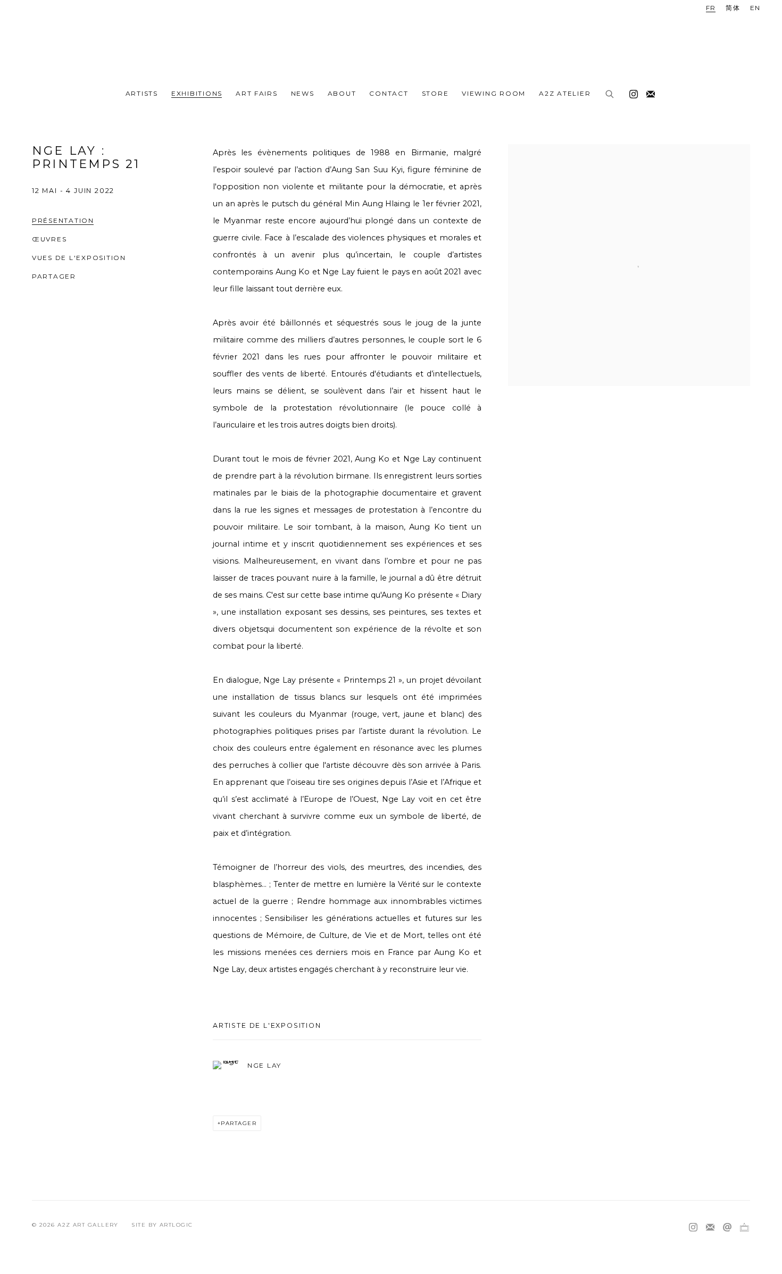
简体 (733, 8)
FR (711, 8)
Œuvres (49, 239)
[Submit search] (610, 94)
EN (755, 8)
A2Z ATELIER (564, 93)
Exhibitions (196, 93)
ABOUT (342, 93)
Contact (388, 93)
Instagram (630, 91)
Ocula (744, 1228)
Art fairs (257, 93)
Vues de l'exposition (79, 258)
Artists (142, 93)
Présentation (63, 220)
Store (435, 93)
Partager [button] (54, 276)
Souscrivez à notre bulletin (647, 91)
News (302, 93)
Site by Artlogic (162, 1224)
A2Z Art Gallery (391, 41)
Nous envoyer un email (727, 1228)
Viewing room (494, 93)
